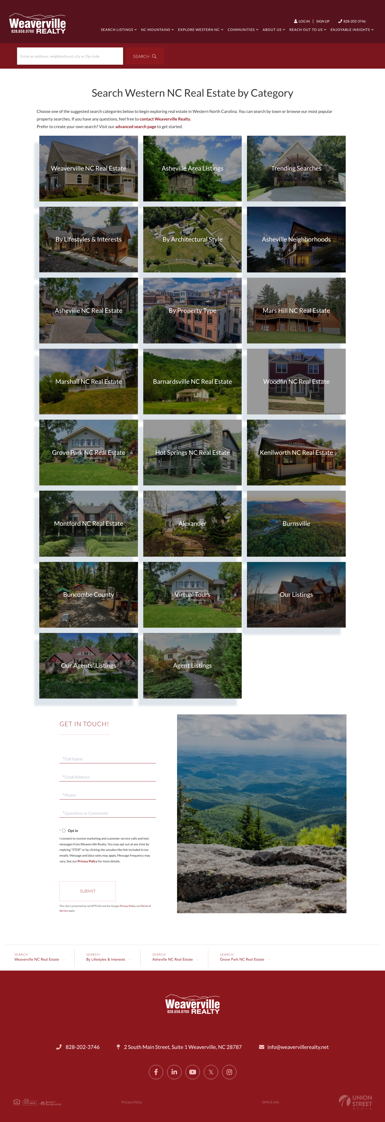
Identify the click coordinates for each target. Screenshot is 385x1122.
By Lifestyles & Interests (105, 960)
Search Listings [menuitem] (117, 30)
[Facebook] (156, 1072)
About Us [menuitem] (272, 30)
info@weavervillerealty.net (298, 1047)
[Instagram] (229, 1072)
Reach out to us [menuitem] (306, 30)
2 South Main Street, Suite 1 (182, 1047)
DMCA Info (270, 1102)
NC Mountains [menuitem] (155, 30)
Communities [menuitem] (241, 30)
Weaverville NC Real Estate (36, 960)
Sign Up (322, 21)
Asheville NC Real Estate (172, 960)
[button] (145, 56)
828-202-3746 (354, 21)
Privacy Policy (87, 861)
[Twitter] (211, 1072)
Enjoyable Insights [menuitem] (350, 30)
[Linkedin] (174, 1072)
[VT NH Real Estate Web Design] (355, 1102)
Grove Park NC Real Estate (242, 960)
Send (87, 891)
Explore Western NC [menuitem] (199, 30)
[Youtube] (192, 1072)
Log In (304, 21)
